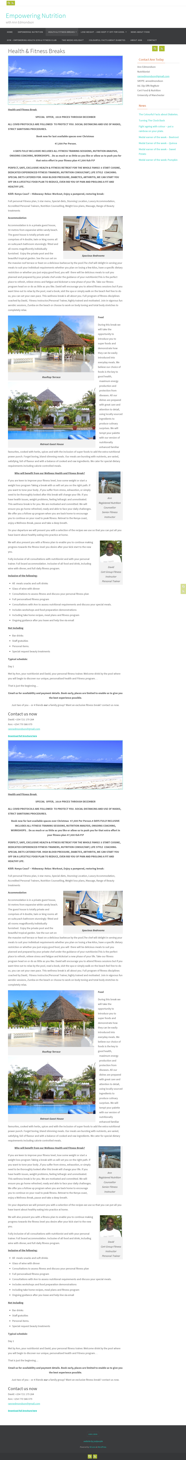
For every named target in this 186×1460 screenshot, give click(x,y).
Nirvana (92, 1447)
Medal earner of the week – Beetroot (159, 137)
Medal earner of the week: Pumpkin (158, 159)
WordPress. (102, 1447)
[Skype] (9, 3)
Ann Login (93, 1434)
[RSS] (12, 3)
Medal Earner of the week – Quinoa (158, 143)
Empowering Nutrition (36, 15)
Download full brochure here (22, 735)
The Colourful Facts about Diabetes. (158, 114)
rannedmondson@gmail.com (24, 729)
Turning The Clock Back (152, 120)
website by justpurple (93, 1441)
